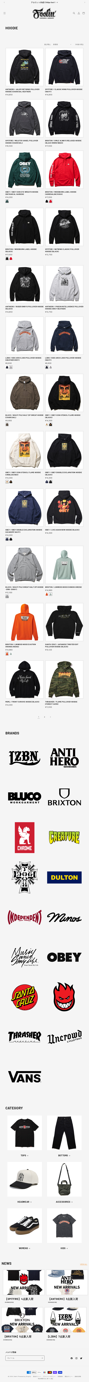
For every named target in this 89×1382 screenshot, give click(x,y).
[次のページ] (50, 717)
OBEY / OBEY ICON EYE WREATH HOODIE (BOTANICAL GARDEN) (21, 193)
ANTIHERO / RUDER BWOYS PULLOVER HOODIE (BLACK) (24, 307)
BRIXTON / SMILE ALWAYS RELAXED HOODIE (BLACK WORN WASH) (63, 141)
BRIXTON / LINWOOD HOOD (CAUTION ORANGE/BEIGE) (20, 645)
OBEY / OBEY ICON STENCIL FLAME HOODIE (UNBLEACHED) (23, 473)
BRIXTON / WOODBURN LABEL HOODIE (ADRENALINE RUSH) (60, 193)
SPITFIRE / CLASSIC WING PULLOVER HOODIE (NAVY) (63, 90)
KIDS (63, 1248)
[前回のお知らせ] (4, 2)
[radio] (7, 201)
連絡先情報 (78, 1376)
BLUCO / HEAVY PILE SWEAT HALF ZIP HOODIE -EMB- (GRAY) (24, 588)
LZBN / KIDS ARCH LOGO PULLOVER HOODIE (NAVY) (63, 359)
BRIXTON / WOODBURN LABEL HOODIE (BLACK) (21, 250)
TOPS (23, 1155)
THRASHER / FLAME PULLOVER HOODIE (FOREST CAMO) (61, 703)
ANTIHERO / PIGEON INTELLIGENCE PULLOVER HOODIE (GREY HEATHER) (64, 307)
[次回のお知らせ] (84, 2)
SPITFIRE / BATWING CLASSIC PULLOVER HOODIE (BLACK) (62, 250)
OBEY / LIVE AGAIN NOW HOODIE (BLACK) (62, 530)
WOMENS (23, 1248)
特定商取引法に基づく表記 (45, 1378)
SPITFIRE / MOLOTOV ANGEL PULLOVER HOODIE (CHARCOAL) (21, 141)
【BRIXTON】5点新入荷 (17, 1336)
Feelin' (16, 1376)
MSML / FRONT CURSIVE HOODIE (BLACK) (22, 702)
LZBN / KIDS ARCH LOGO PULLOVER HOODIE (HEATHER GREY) (23, 359)
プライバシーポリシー (49, 1376)
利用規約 (60, 1376)
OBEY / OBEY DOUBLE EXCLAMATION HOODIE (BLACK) (63, 473)
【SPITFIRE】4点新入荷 (19, 1298)
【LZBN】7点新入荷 (59, 1336)
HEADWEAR (23, 1201)
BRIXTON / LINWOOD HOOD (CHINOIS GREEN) (63, 587)
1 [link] (38, 717)
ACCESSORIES (63, 1201)
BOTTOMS (63, 1155)
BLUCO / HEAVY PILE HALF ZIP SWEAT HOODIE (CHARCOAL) (24, 416)
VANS (23, 1097)
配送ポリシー (69, 1376)
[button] (4, 13)
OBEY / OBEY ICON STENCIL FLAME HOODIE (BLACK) (62, 416)
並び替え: (47, 44)
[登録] (42, 1358)
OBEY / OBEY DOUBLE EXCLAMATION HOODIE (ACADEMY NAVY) (23, 531)
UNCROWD (63, 1057)
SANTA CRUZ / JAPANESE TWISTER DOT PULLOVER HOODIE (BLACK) (61, 645)
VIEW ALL (83, 1264)
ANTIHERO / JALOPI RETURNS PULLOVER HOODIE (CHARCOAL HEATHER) (22, 90)
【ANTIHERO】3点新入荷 (63, 1298)
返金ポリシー (37, 1376)
